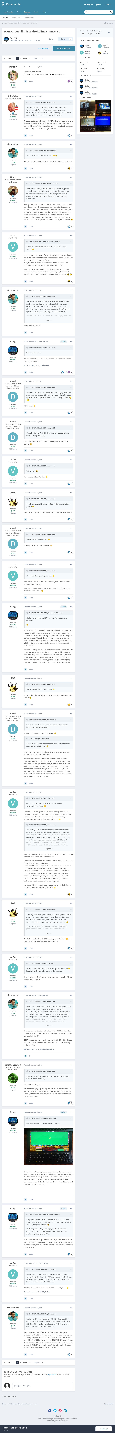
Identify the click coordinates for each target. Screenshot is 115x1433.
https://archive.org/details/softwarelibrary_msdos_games (44, 74)
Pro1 (18, 12)
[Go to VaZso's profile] (13, 247)
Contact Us (57, 1416)
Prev (9, 58)
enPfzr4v (13, 66)
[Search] (110, 12)
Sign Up (108, 4)
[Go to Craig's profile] (6, 39)
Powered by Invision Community (57, 1421)
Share (52, 39)
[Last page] (29, 58)
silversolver (13, 144)
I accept (104, 1429)
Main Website (8, 12)
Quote (31, 81)
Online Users (16, 18)
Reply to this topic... (23, 1386)
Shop (44, 12)
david (49, 102)
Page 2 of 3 (38, 58)
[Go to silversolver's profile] (13, 153)
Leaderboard (29, 18)
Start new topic (43, 48)
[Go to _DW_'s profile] (13, 501)
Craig (14, 38)
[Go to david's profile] (13, 397)
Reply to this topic (64, 48)
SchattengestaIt (13, 1064)
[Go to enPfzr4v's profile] (13, 75)
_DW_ (12, 492)
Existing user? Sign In (92, 5)
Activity (36, 12)
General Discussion (34, 40)
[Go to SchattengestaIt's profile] (13, 1078)
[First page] (4, 58)
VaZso (49, 151)
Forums (5, 18)
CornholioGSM (53, 613)
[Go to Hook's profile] (13, 191)
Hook (13, 177)
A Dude (50, 1118)
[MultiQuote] (25, 81)
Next (25, 58)
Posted (33, 67)
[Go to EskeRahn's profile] (13, 107)
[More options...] (71, 67)
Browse (27, 12)
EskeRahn (13, 96)
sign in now (52, 1374)
